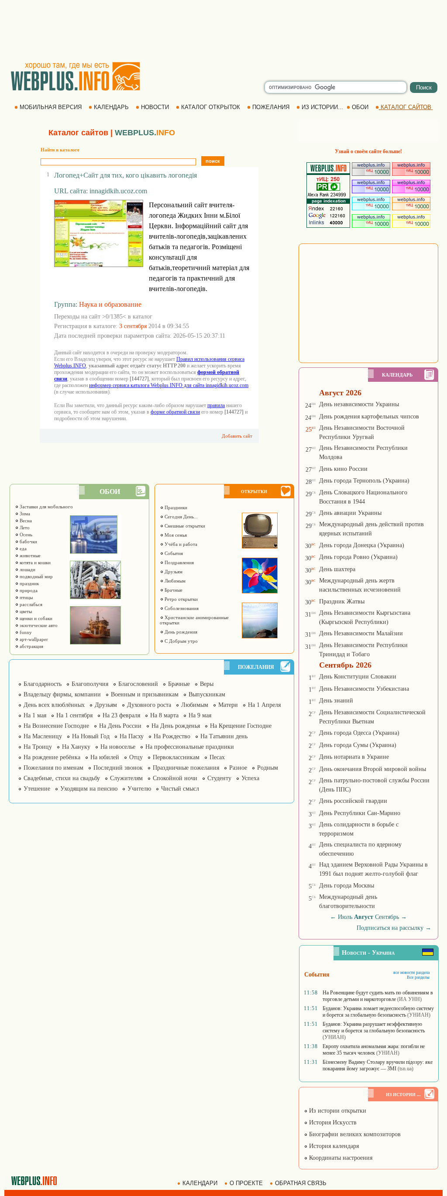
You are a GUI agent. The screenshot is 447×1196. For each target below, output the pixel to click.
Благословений (138, 684)
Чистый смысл (180, 788)
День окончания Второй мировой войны (372, 769)
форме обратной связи (175, 412)
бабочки (27, 541)
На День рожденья (175, 726)
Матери (228, 705)
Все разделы (418, 977)
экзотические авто (38, 625)
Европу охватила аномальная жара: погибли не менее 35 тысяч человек (374, 1049)
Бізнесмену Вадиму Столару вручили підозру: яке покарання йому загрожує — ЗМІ (378, 1065)
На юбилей (104, 757)
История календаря (333, 1146)
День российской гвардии (353, 801)
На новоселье (117, 747)
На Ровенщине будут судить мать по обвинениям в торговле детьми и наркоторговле (378, 996)
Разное (238, 767)
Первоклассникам (176, 757)
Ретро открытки (180, 599)
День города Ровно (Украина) (358, 557)
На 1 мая (35, 715)
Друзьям (172, 571)
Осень (25, 534)
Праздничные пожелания (186, 767)
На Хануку (76, 747)
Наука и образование (110, 304)
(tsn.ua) (405, 1069)
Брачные (172, 590)
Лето (24, 527)
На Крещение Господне (241, 726)
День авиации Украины (350, 513)
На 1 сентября (74, 715)
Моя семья (175, 535)
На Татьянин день (224, 736)
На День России (120, 726)
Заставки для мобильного (45, 506)
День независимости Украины (359, 404)
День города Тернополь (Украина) (364, 480)
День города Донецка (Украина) (361, 545)
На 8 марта (164, 715)
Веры (206, 684)
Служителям (126, 778)
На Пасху (132, 736)
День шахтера (337, 569)
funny (25, 632)
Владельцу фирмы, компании (62, 694)
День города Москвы (346, 885)
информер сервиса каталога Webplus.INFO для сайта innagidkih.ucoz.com (168, 385)
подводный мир (35, 576)
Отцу (136, 757)
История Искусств (332, 1122)
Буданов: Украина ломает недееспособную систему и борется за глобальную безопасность (378, 1011)
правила (216, 405)
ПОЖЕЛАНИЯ (271, 107)
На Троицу (38, 747)
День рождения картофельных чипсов (369, 416)
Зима (24, 513)
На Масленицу (43, 736)
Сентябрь (387, 917)
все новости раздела (411, 972)
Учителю (139, 788)
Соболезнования (181, 608)
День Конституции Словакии (357, 676)
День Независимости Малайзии (361, 633)
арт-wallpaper (33, 639)
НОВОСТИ (155, 107)
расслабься (30, 604)
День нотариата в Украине (354, 757)
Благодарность (43, 684)
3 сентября (133, 326)
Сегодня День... (180, 516)
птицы (25, 597)
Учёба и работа (180, 544)
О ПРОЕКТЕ (246, 1183)
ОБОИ (360, 107)
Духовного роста (149, 705)
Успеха (250, 778)
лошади (26, 569)
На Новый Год (91, 736)
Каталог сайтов (78, 132)
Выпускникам (207, 694)
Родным (267, 767)
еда (22, 548)
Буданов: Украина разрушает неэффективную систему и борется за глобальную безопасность (374, 1027)
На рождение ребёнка (52, 757)
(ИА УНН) (409, 999)
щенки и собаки (35, 618)
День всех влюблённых (54, 705)
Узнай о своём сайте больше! (368, 151)
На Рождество (172, 736)
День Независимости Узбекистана (364, 688)
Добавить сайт (237, 436)
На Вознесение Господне (56, 726)
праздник (28, 583)
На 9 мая (200, 715)
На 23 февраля (121, 715)
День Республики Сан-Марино (359, 813)
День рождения (180, 631)
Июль (345, 917)
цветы (25, 611)
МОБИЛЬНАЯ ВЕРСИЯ (50, 107)
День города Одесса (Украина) (359, 733)
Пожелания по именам (53, 767)
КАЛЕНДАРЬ (111, 107)
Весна (25, 520)
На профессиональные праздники (189, 747)
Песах (217, 757)
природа (28, 590)
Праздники (175, 507)
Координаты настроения (339, 1158)
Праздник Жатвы (341, 601)
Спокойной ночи (175, 778)
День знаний (336, 700)
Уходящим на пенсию (88, 788)
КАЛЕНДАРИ (200, 1183)
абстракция (30, 646)
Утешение (37, 788)
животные (29, 555)
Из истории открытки (336, 1110)
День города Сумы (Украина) (357, 745)
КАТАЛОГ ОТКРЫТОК (210, 107)
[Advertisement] (223, 30)
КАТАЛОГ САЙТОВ (406, 107)
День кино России (343, 469)
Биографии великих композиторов (354, 1134)
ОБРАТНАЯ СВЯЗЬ (300, 1183)
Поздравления (178, 562)
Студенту (219, 778)
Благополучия (90, 684)
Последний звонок (118, 767)
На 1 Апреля (264, 705)
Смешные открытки (184, 525)
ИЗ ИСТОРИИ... (322, 107)
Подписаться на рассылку (394, 928)
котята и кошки (34, 562)
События (173, 553)
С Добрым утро (180, 641)
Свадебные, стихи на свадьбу (62, 778)
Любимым (174, 580)
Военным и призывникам (145, 694)
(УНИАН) (418, 1015)
